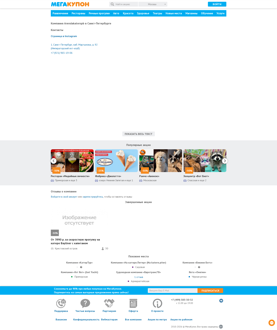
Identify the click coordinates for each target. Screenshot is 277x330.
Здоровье (143, 13)
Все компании (133, 319)
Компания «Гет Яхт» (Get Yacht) (79, 272)
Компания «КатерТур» (79, 262)
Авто (116, 13)
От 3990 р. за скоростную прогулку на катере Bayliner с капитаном (75, 241)
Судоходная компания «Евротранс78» (138, 272)
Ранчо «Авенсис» (149, 176)
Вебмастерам (109, 319)
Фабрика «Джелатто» (108, 176)
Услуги (220, 13)
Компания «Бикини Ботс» (197, 262)
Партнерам (109, 311)
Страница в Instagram (64, 36)
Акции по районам (181, 319)
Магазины (191, 13)
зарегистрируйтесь (93, 196)
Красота (128, 13)
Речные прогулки (99, 13)
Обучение (207, 13)
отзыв (138, 277)
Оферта (133, 311)
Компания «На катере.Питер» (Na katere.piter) (138, 262)
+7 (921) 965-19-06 (61, 52)
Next (225, 161)
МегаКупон (70, 4)
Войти (217, 4)
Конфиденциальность (85, 319)
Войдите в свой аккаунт (64, 196)
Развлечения (60, 13)
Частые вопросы (85, 311)
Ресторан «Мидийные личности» (70, 176)
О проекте (157, 311)
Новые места (174, 13)
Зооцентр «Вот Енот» (196, 176)
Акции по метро (157, 319)
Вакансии (61, 319)
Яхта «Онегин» (197, 272)
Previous (53, 161)
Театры (157, 13)
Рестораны (78, 13)
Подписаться (210, 290)
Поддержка (61, 311)
